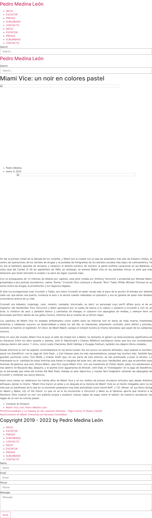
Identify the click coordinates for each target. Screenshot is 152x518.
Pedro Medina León (21, 4)
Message (5, 492)
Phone (3, 482)
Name (3, 463)
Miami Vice (12, 407)
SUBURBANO (13, 21)
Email (3, 473)
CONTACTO (12, 25)
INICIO (9, 10)
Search (4, 47)
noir (22, 407)
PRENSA (10, 18)
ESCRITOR (12, 14)
